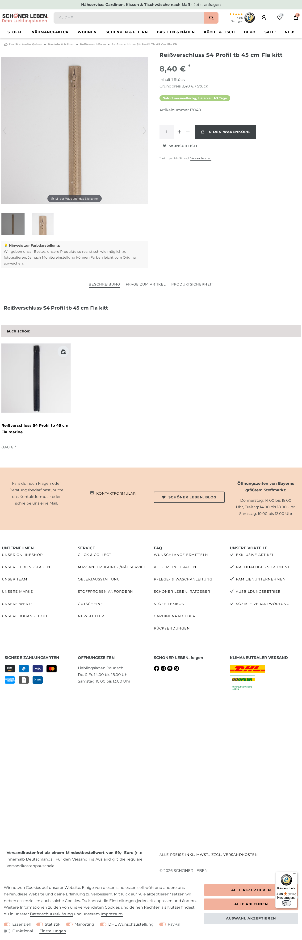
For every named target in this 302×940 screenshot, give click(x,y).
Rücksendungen (172, 628)
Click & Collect (94, 555)
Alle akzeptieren (251, 890)
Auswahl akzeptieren (251, 918)
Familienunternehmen (261, 579)
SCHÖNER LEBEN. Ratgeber (182, 591)
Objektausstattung (99, 579)
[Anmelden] (264, 17)
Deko (250, 32)
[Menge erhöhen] (179, 132)
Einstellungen (52, 931)
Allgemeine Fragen (175, 567)
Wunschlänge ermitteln (181, 555)
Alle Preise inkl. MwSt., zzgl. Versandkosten (208, 855)
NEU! (289, 32)
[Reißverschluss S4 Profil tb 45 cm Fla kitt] (13, 224)
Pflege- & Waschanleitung (183, 579)
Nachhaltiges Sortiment (263, 567)
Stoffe (15, 32)
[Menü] (294, 874)
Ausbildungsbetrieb (258, 591)
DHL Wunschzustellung (131, 924)
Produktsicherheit (192, 284)
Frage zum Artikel (146, 284)
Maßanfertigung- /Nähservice (112, 567)
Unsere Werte (17, 604)
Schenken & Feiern (127, 32)
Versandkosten (200, 158)
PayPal (174, 924)
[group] (36, 378)
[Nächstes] (144, 130)
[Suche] (211, 18)
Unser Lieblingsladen (26, 567)
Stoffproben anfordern (105, 591)
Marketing (84, 924)
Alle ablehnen (251, 904)
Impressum (112, 914)
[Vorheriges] (4, 130)
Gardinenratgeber (174, 616)
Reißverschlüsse (93, 44)
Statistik (52, 924)
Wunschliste (184, 146)
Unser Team (14, 579)
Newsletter (91, 616)
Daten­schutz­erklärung (51, 914)
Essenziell (21, 924)
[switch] (286, 903)
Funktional (22, 931)
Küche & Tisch (219, 32)
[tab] (104, 285)
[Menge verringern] (188, 132)
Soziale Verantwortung (262, 604)
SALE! (270, 32)
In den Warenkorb (228, 132)
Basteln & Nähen (176, 32)
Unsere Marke (17, 591)
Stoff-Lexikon (169, 604)
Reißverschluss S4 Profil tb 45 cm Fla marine (34, 428)
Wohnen (87, 32)
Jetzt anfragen (207, 4)
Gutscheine (90, 604)
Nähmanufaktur (50, 32)
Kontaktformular (116, 493)
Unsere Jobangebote (25, 616)
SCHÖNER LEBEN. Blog (192, 497)
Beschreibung (104, 284)
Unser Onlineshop (22, 555)
